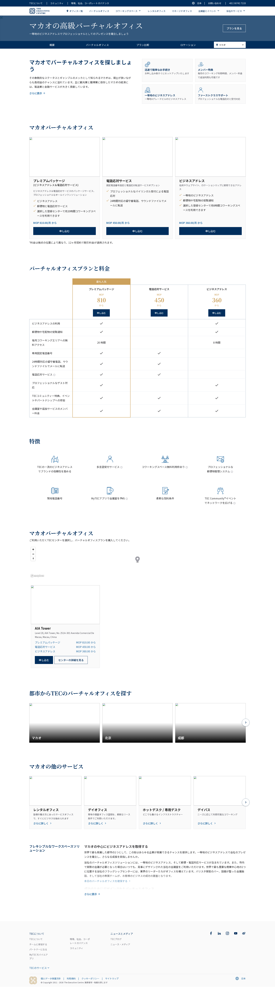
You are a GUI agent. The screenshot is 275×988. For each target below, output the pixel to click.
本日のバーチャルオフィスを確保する (105, 881)
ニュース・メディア (120, 944)
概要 (52, 45)
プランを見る (234, 28)
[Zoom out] (33, 554)
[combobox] (230, 45)
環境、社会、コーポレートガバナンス (90, 3)
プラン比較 (142, 45)
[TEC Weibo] (244, 933)
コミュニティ (56, 3)
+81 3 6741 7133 (237, 3)
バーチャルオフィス (99, 11)
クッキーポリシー (90, 978)
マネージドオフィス (182, 11)
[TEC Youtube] (236, 933)
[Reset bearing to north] (33, 558)
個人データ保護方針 (51, 978)
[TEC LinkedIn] (219, 933)
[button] (137, 559)
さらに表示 (35, 93)
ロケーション (188, 45)
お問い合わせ (214, 3)
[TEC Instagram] (227, 933)
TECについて (36, 3)
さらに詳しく (41, 823)
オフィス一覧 (76, 11)
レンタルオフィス (157, 11)
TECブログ (116, 939)
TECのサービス (38, 968)
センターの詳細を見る (71, 660)
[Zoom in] (33, 549)
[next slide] (245, 722)
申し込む (64, 231)
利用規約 (71, 978)
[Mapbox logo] (37, 576)
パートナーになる (38, 949)
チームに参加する (38, 944)
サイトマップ (112, 978)
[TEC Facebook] (211, 933)
